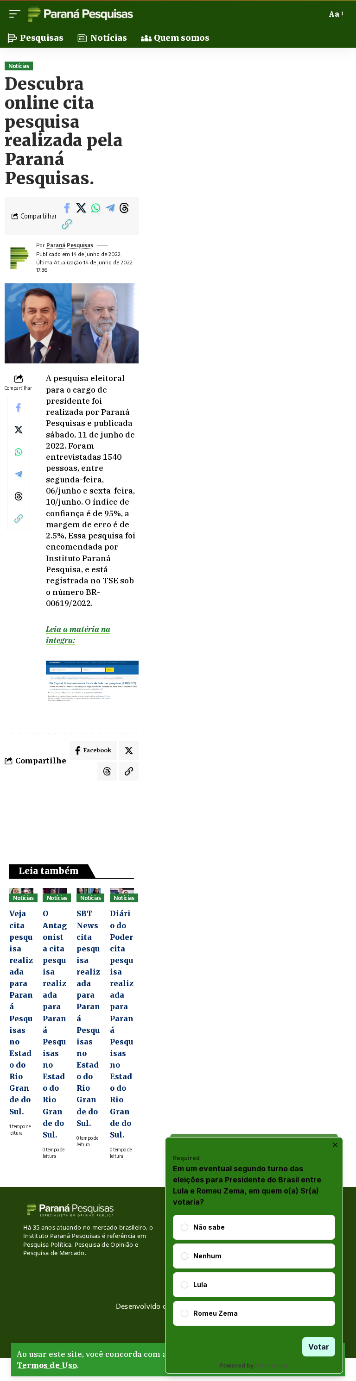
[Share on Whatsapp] (95, 207)
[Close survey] (335, 1144)
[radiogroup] (254, 1270)
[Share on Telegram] (109, 207)
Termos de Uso (47, 1365)
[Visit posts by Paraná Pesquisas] (18, 258)
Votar (318, 1346)
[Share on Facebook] (66, 207)
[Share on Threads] (124, 207)
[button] (17, 14)
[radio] (184, 1227)
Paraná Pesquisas (69, 245)
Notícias (18, 65)
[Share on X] (81, 207)
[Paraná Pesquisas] (80, 14)
